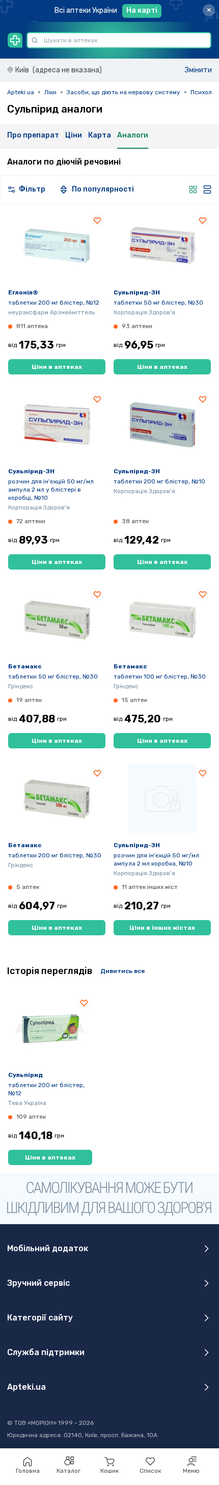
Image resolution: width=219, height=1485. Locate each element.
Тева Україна (27, 1102)
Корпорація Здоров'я (144, 312)
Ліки (50, 92)
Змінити (198, 70)
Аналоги (132, 135)
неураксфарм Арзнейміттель (51, 312)
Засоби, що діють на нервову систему (123, 92)
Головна (28, 1470)
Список (150, 1470)
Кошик (109, 1470)
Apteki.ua (20, 92)
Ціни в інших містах (162, 927)
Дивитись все (122, 971)
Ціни (73, 135)
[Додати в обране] (97, 220)
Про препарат (33, 135)
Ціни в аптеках (57, 366)
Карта (99, 135)
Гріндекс (20, 686)
